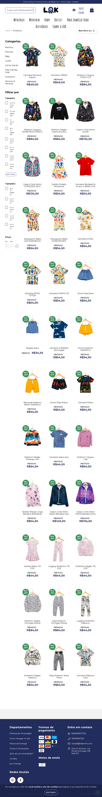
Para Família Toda (78, 19)
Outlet (58, 19)
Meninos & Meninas (10, 82)
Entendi (51, 792)
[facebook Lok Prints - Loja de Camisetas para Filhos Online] (20, 780)
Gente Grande (11, 65)
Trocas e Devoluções (19, 748)
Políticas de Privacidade (20, 733)
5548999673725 (78, 733)
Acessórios (42, 26)
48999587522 (77, 738)
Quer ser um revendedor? (22, 753)
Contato (13, 758)
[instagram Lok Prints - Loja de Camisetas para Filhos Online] (13, 780)
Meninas (34, 19)
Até (11, 241)
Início (7, 30)
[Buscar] (32, 10)
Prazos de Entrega (18, 743)
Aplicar (17, 246)
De (6, 241)
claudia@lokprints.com (81, 743)
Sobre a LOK (59, 26)
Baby (47, 19)
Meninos (19, 19)
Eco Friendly (15, 764)
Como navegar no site (20, 738)
